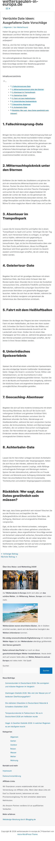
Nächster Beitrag (9, 557)
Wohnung (14, 760)
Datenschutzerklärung (12, 776)
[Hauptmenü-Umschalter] (8, 9)
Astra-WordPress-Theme (27, 834)
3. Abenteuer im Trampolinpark (23, 92)
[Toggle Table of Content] (5, 82)
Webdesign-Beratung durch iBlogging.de (19, 819)
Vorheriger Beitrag (9, 554)
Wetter (13, 756)
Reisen (13, 749)
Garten (13, 741)
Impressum (7, 771)
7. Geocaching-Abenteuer (21, 104)
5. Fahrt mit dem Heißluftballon (23, 98)
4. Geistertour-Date (19, 95)
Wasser (13, 753)
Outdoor (13, 745)
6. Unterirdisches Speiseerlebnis (24, 101)
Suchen (6, 666)
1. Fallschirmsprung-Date (21, 86)
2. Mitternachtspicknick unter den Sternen (28, 89)
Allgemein (8, 27)
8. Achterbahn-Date (19, 107)
